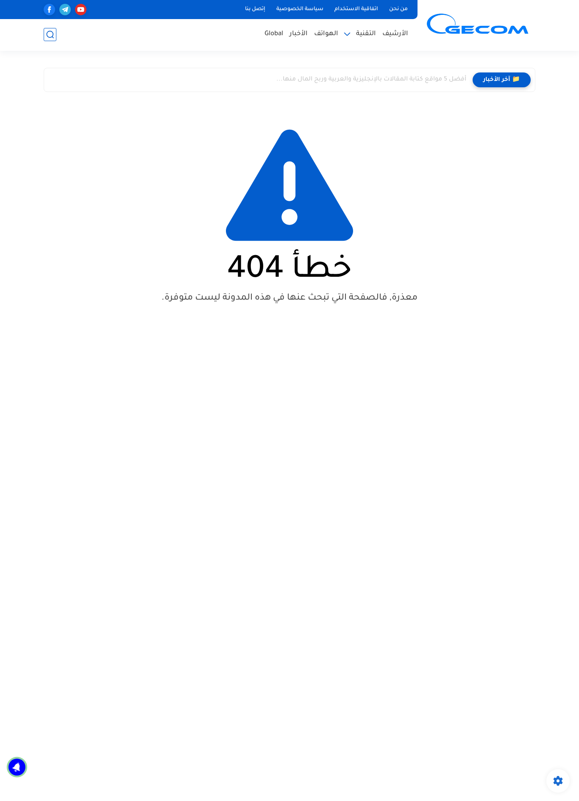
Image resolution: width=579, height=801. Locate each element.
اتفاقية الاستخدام (356, 9)
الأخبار (299, 34)
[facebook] (49, 9)
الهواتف (326, 34)
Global (273, 34)
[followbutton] (16, 767)
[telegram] (65, 9)
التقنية (366, 34)
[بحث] (50, 34)
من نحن (398, 9)
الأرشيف (395, 34)
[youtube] (80, 9)
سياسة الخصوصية (299, 9)
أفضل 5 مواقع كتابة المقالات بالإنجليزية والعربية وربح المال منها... (371, 79)
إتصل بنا (255, 9)
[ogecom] (478, 24)
